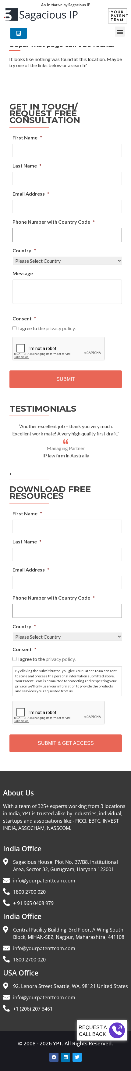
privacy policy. (61, 328)
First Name (27, 137)
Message (22, 273)
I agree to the (46, 328)
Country (24, 250)
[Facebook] (53, 1057)
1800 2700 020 (29, 892)
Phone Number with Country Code (53, 222)
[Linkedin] (65, 1057)
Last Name (26, 165)
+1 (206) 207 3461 (33, 1008)
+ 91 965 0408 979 (33, 903)
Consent (24, 318)
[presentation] (58, 349)
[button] (120, 32)
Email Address (30, 194)
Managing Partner (66, 448)
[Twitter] (77, 1057)
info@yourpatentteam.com (44, 880)
